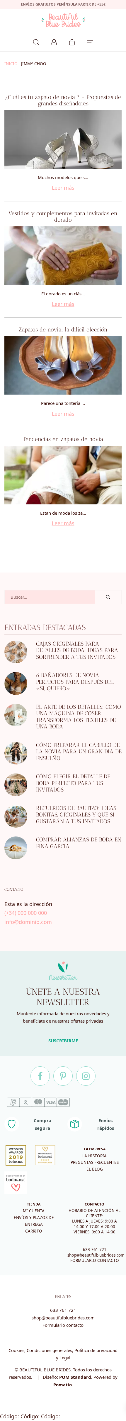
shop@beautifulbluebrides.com (96, 1255)
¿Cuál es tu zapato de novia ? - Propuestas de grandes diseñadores (63, 100)
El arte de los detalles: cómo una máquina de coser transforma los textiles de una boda (78, 716)
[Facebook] (40, 1076)
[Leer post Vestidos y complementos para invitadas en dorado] (63, 255)
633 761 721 (94, 1249)
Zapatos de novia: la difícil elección (63, 329)
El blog (94, 1169)
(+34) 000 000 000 (25, 912)
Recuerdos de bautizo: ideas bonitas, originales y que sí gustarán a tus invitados (76, 814)
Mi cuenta (34, 1210)
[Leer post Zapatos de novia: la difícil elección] (63, 365)
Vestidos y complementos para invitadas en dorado (63, 216)
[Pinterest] (63, 1076)
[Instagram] (86, 1076)
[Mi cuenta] (54, 41)
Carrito (33, 1231)
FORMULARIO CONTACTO (94, 1260)
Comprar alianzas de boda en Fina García (78, 843)
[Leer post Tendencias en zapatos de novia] (63, 475)
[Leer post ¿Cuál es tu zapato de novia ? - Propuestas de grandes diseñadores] (63, 139)
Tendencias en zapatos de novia (63, 439)
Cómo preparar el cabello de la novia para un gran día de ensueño (79, 751)
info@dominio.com (28, 921)
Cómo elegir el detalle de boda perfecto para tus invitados (73, 783)
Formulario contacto (63, 1325)
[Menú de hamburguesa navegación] (89, 41)
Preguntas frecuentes (95, 1162)
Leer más (63, 187)
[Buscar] (36, 41)
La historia (94, 1156)
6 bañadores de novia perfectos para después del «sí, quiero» (75, 682)
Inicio (11, 63)
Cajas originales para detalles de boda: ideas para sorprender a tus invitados (77, 650)
